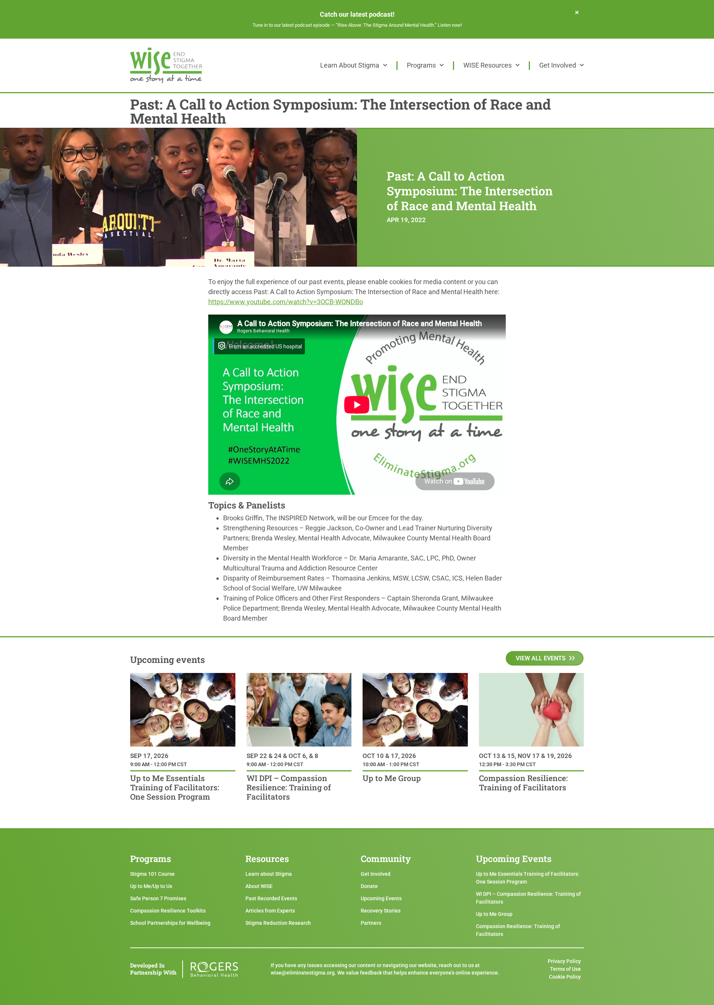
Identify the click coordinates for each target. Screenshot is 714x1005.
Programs (421, 65)
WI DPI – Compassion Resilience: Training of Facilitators (289, 787)
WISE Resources (487, 65)
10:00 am (374, 764)
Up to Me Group (392, 778)
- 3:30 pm (513, 764)
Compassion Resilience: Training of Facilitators (523, 783)
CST (181, 764)
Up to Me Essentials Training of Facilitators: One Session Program (174, 787)
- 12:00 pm (162, 764)
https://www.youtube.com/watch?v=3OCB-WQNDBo (285, 302)
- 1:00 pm (396, 764)
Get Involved (557, 65)
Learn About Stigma (349, 65)
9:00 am (139, 764)
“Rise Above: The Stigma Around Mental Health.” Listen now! (399, 25)
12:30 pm (490, 764)
